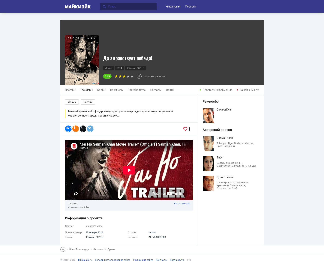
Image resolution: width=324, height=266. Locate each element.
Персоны (190, 6)
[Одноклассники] (75, 129)
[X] (83, 129)
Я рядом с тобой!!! (227, 188)
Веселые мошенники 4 (229, 162)
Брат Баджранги (226, 146)
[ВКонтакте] (68, 129)
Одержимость (225, 165)
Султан (249, 143)
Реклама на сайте (143, 260)
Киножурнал (173, 6)
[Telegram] (90, 129)
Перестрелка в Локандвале (233, 182)
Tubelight (222, 143)
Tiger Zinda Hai (236, 143)
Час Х (242, 185)
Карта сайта (177, 260)
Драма (72, 102)
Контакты (161, 260)
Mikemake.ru (85, 260)
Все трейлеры (182, 203)
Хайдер (252, 165)
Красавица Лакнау (227, 185)
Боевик (88, 102)
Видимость (240, 165)
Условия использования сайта (112, 260)
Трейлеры (86, 89)
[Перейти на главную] (75, 6)
